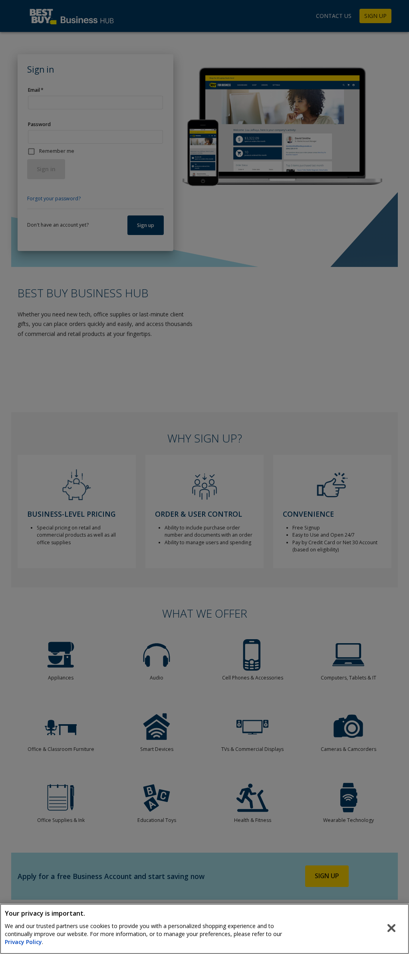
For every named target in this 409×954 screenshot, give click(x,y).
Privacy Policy (23, 942)
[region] (204, 929)
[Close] (391, 928)
